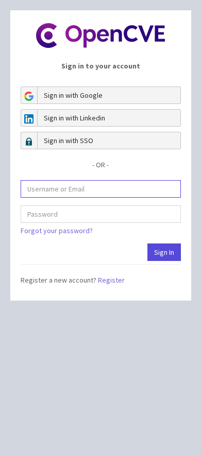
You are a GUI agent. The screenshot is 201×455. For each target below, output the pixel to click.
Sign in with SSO (68, 140)
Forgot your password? (57, 230)
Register (111, 280)
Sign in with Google (73, 95)
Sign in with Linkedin (74, 117)
